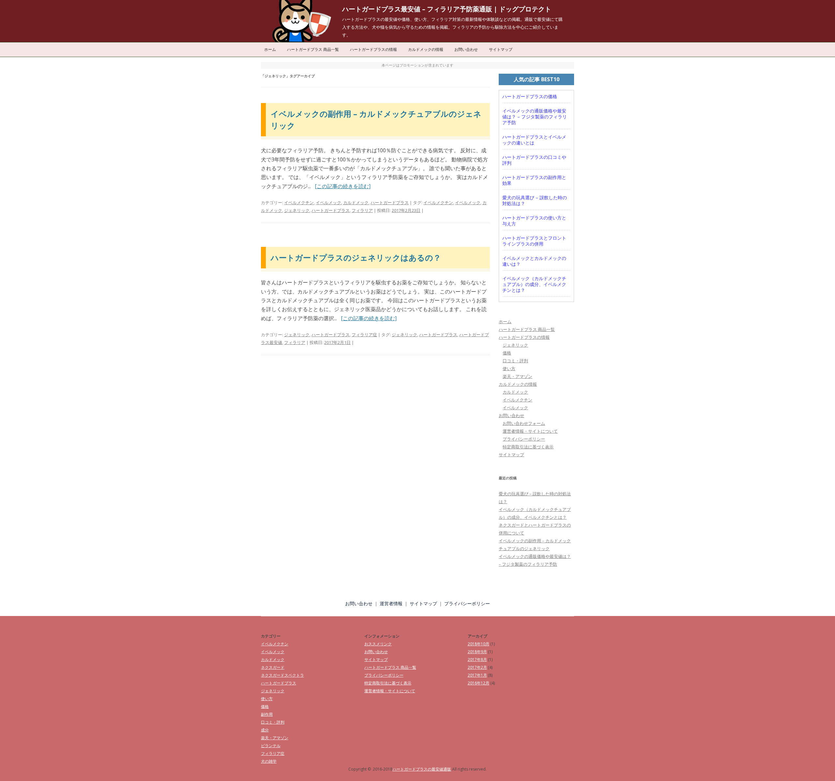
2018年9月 (477, 651)
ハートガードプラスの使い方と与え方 (534, 221)
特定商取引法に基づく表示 (528, 447)
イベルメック (328, 202)
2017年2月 (477, 667)
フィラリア (362, 210)
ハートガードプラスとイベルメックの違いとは (534, 140)
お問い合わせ (466, 49)
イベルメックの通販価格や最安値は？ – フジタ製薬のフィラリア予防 (534, 117)
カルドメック (356, 202)
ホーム (270, 49)
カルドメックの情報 (425, 49)
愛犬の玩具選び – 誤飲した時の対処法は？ (534, 200)
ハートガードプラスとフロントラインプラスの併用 (534, 241)
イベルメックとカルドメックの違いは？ (534, 261)
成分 (265, 730)
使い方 (509, 368)
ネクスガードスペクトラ (282, 675)
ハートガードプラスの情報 (373, 49)
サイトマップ (500, 49)
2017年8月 (477, 659)
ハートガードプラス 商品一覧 (313, 49)
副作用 (267, 714)
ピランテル (271, 745)
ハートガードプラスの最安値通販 (421, 769)
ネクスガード (272, 667)
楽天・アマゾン (517, 376)
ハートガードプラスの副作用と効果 (534, 180)
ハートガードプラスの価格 (529, 96)
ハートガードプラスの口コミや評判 (534, 160)
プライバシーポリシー (524, 439)
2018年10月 (478, 644)
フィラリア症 (364, 335)
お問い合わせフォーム (524, 423)
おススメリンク (378, 644)
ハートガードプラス (390, 202)
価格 (507, 353)
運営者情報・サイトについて (530, 431)
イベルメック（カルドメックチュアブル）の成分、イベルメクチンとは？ (534, 284)
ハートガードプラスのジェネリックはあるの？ (356, 257)
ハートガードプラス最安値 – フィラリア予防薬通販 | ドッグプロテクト (446, 9)
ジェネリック (297, 210)
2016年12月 (478, 683)
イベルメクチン (299, 202)
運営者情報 (391, 603)
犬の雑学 (269, 761)
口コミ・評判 (515, 361)
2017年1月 (477, 675)
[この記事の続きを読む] (343, 186)
